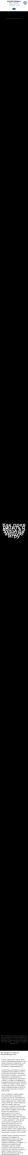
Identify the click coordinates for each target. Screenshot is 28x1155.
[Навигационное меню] (25, 2)
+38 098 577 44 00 (14, 5)
